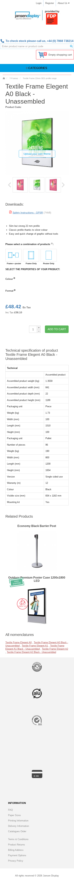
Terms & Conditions (18, 839)
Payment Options (17, 855)
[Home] (4, 78)
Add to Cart (57, 329)
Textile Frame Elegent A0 (18, 642)
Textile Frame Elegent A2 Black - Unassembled (31, 652)
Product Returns (16, 844)
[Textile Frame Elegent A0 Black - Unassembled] (20, 184)
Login (38, 3)
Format (9, 290)
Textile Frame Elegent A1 (35, 645)
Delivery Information (18, 826)
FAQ (10, 810)
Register (49, 3)
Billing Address (16, 850)
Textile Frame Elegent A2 (55, 649)
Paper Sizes (14, 815)
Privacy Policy (15, 860)
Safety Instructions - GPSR (28, 212)
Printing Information (18, 820)
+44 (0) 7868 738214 (60, 40)
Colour (9, 279)
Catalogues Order (17, 831)
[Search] (71, 46)
